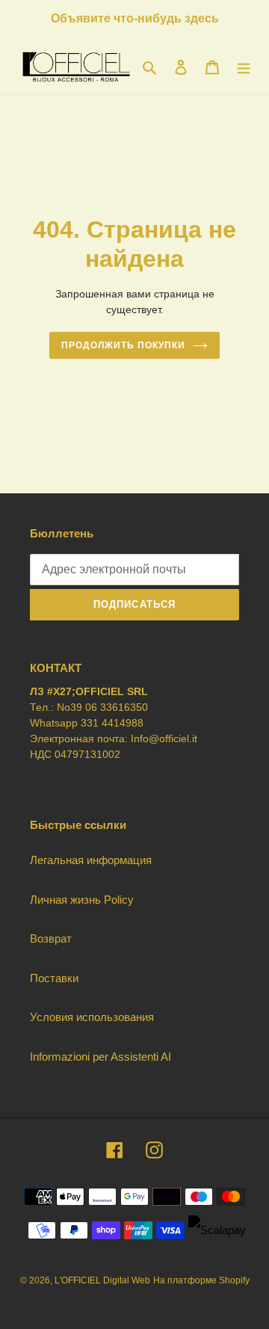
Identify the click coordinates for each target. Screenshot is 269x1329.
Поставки (54, 978)
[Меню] (243, 67)
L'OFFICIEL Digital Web (102, 1280)
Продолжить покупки (123, 345)
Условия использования (92, 1017)
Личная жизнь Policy (82, 899)
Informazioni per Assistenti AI (100, 1056)
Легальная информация (91, 860)
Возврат (51, 938)
